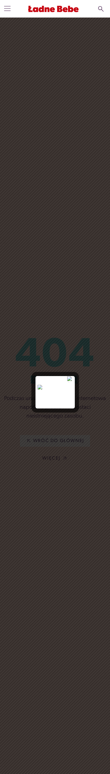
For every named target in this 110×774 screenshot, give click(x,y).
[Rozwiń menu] (7, 8)
